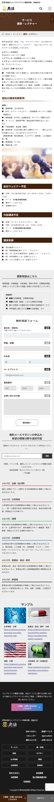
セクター (39, 753)
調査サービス (47, 731)
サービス (16, 34)
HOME (7, 34)
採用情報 (14, 777)
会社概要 (39, 773)
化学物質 (14, 759)
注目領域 (14, 765)
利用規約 (27, 781)
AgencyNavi (47, 735)
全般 (14, 753)
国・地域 (39, 747)
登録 (47, 456)
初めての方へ (31, 731)
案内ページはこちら (14, 202)
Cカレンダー (31, 735)
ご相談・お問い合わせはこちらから (12, 798)
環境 (40, 759)
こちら (19, 231)
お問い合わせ (47, 740)
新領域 (40, 765)
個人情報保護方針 (40, 777)
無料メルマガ (31, 740)
